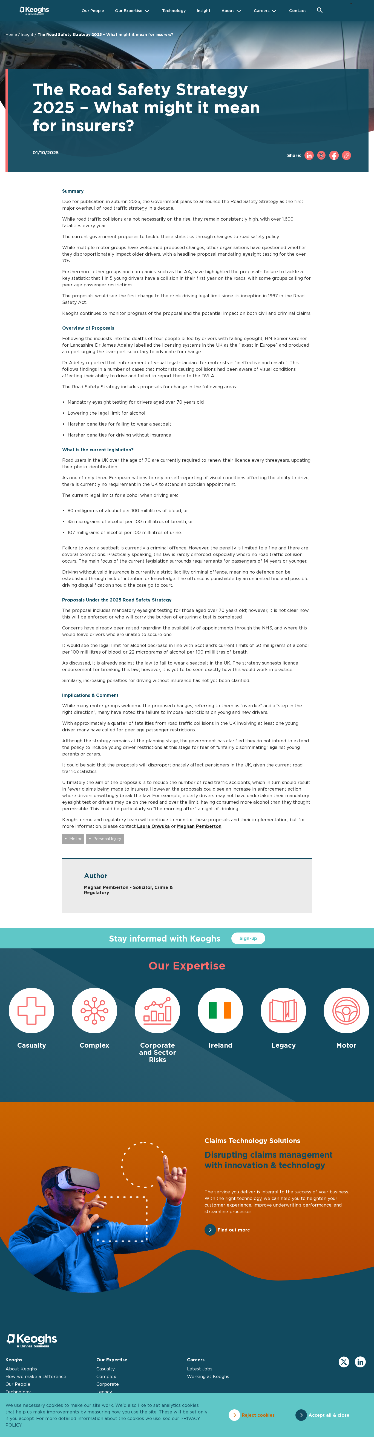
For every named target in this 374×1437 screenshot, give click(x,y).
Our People (17, 1384)
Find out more (234, 1229)
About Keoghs (21, 1368)
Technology (18, 1391)
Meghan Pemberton (199, 826)
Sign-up (248, 938)
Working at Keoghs (208, 1376)
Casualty (105, 1368)
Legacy (104, 1391)
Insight (27, 34)
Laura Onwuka (153, 826)
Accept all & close (329, 1415)
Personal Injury (107, 839)
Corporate (107, 1384)
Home (11, 34)
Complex (106, 1376)
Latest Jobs (199, 1368)
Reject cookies (258, 1415)
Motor (75, 839)
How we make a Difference (35, 1376)
